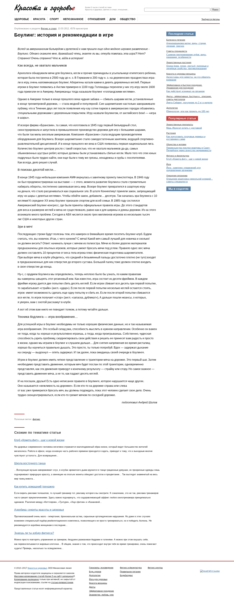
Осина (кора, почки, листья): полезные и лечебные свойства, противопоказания (187, 67)
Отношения (96, 19)
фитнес (36, 419)
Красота (39, 19)
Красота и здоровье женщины (181, 74)
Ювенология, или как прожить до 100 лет (187, 111)
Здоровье (21, 19)
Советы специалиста (176, 51)
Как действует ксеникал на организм (185, 91)
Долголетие (172, 108)
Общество (128, 19)
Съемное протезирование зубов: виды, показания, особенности (186, 56)
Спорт (54, 19)
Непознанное (73, 19)
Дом (112, 19)
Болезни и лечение (175, 40)
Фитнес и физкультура (131, 568)
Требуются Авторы (210, 19)
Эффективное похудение (101, 591)
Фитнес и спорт (49, 28)
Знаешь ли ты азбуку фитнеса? (34, 533)
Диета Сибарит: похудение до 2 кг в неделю (189, 102)
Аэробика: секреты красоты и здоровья (39, 509)
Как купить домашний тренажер (34, 486)
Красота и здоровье (37, 568)
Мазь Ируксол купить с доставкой (184, 128)
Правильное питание (130, 571)
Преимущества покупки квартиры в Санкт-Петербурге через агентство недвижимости (188, 149)
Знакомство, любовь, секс (101, 595)
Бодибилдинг (126, 575)
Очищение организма (176, 176)
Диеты (92, 587)
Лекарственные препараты (179, 124)
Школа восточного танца (30, 463)
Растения (171, 133)
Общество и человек (176, 144)
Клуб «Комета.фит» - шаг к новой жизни (39, 440)
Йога (168, 164)
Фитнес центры (155, 568)
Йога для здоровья (98, 579)
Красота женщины (98, 583)
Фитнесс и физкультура (177, 156)
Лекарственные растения (178, 62)
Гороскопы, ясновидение (101, 568)
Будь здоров (95, 571)
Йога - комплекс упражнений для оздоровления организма (183, 169)
